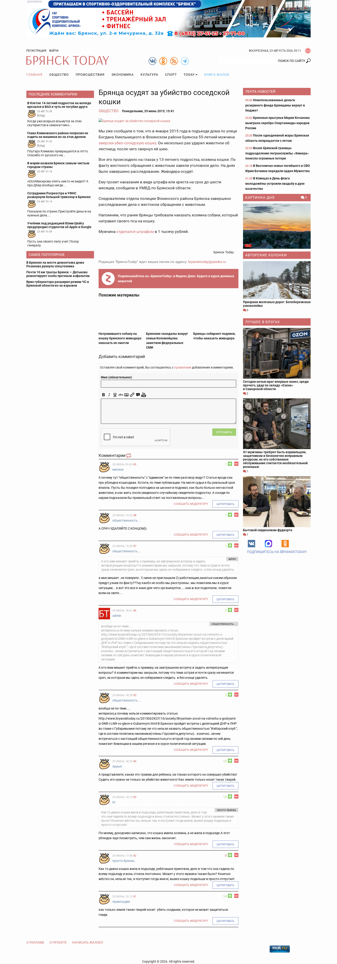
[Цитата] (138, 394)
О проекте (58, 942)
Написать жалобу (87, 942)
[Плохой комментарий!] (236, 464)
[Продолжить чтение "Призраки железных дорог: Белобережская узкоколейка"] (277, 280)
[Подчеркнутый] (115, 394)
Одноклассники (285, 543)
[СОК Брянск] (168, 18)
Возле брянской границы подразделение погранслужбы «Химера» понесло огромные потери (277, 153)
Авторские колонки (266, 255)
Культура (149, 74)
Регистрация (36, 50)
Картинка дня (260, 198)
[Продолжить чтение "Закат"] (277, 226)
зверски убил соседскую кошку (127, 143)
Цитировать (225, 504)
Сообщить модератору (191, 504)
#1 (134, 896)
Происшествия (90, 74)
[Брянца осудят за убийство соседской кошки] (168, 120)
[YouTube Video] (143, 394)
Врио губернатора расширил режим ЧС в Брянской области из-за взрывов (57, 283)
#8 (134, 515)
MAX (268, 543)
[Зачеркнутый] (120, 394)
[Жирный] (103, 394)
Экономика (122, 74)
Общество (59, 74)
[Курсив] (109, 394)
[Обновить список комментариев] (129, 455)
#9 (134, 464)
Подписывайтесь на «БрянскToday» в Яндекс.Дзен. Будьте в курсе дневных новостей (176, 278)
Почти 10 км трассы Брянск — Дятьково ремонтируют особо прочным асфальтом (58, 274)
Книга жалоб (216, 74)
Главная (34, 74)
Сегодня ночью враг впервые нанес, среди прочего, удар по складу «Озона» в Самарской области (276, 385)
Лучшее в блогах (262, 322)
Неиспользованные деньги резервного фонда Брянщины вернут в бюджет (275, 105)
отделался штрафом (135, 231)
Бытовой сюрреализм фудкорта (267, 530)
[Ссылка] (132, 394)
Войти (53, 50)
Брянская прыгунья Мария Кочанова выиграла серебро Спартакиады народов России (277, 123)
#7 (134, 546)
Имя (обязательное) (116, 377)
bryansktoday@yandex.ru (207, 262)
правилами (182, 367)
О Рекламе (35, 942)
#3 (134, 797)
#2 (134, 855)
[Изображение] (126, 394)
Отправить (224, 432)
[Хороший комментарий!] (230, 464)
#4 (134, 761)
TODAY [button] (189, 74)
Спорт (171, 74)
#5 (134, 695)
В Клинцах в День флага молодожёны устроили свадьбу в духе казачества (275, 183)
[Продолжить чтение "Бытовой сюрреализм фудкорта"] (277, 501)
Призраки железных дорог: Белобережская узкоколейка (277, 303)
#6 (134, 610)
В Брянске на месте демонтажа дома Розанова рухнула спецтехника (55, 264)
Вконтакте (251, 543)
